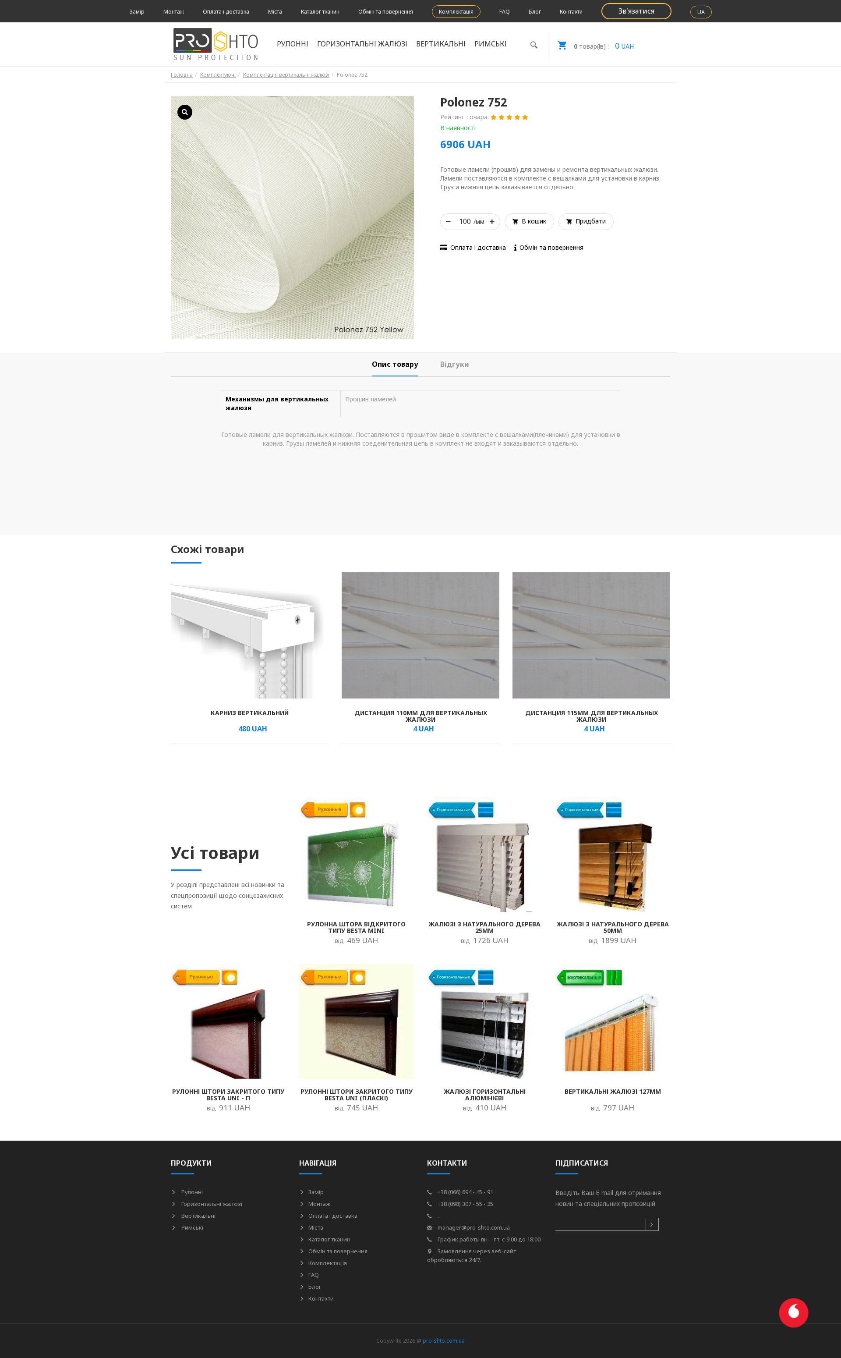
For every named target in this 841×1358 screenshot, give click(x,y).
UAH (604, 45)
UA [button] (701, 12)
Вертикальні (198, 1216)
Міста (275, 11)
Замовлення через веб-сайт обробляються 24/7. (471, 1255)
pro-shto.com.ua (444, 1340)
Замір (137, 11)
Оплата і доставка (226, 11)
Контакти (571, 11)
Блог (535, 11)
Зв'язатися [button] (636, 11)
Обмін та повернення (385, 11)
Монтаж (173, 11)
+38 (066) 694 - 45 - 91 (464, 1192)
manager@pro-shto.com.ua (473, 1227)
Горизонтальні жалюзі (211, 1204)
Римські (191, 1227)
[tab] (395, 364)
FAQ (504, 11)
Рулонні (191, 1192)
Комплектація (456, 11)
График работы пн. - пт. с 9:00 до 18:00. (489, 1239)
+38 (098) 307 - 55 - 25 (464, 1204)
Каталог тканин (320, 11)
